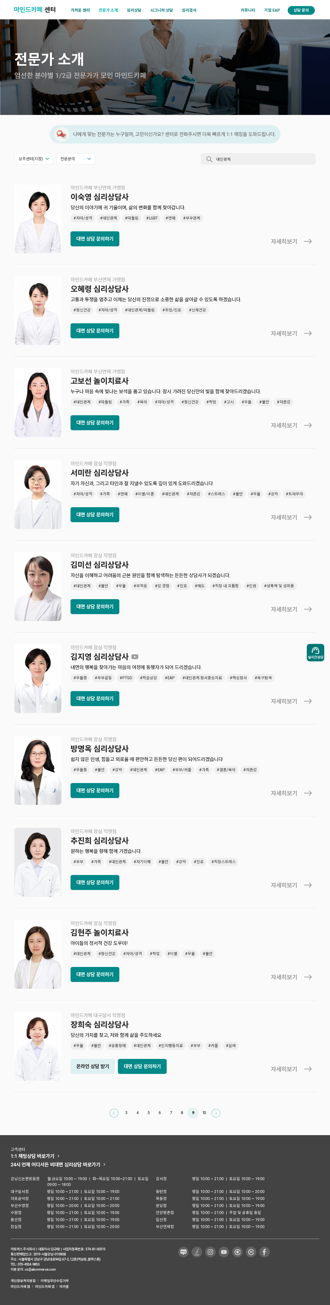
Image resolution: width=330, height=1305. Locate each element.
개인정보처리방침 (23, 1281)
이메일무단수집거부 (55, 1281)
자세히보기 (284, 241)
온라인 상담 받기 (92, 1066)
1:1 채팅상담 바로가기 (32, 1156)
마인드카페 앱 (45, 1287)
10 (204, 1112)
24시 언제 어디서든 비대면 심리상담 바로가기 (55, 1165)
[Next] (216, 1112)
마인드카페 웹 (20, 1287)
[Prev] (114, 1112)
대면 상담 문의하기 (95, 239)
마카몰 (64, 1287)
